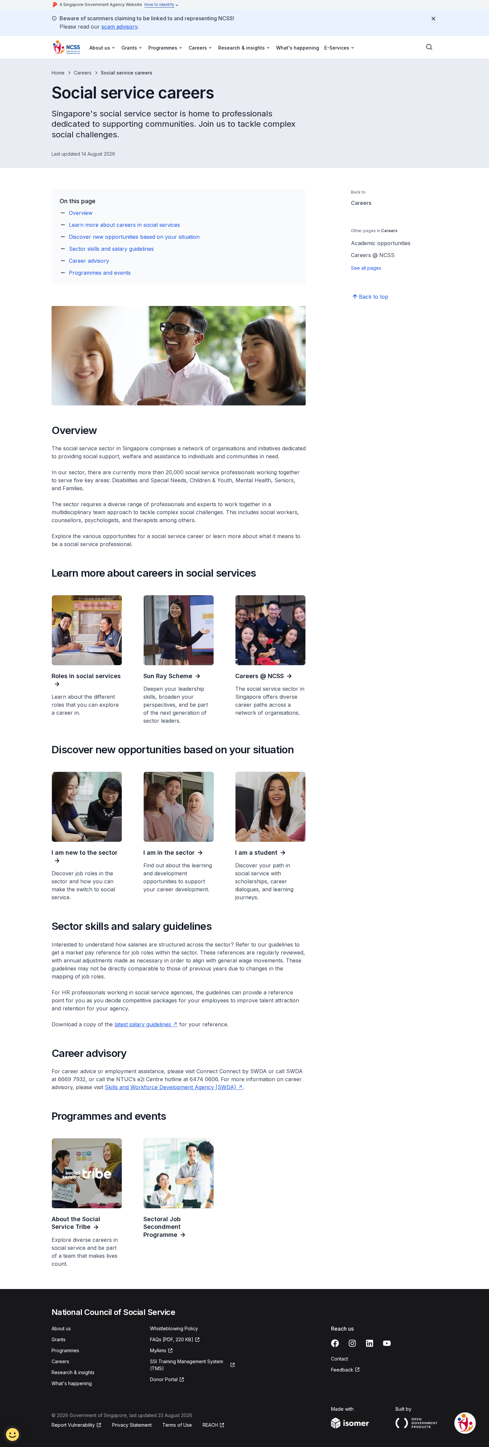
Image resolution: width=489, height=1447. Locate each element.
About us (61, 1328)
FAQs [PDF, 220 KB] (171, 1339)
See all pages (366, 268)
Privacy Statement (132, 1425)
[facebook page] (335, 1343)
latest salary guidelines (142, 1024)
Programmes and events (100, 272)
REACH (210, 1425)
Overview (80, 213)
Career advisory (89, 260)
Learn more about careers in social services (124, 224)
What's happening (297, 48)
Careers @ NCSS (373, 255)
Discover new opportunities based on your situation (134, 236)
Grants (59, 1339)
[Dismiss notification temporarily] (433, 19)
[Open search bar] (429, 47)
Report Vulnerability (73, 1425)
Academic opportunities (380, 243)
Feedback (342, 1370)
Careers (82, 72)
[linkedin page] (370, 1343)
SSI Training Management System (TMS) (186, 1365)
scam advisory (119, 26)
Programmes (65, 1350)
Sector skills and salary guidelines (111, 248)
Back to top (373, 296)
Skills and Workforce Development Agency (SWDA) (170, 1087)
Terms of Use (177, 1425)
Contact (339, 1359)
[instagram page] (352, 1343)
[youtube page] (387, 1343)
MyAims (158, 1350)
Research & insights (73, 1372)
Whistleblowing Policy (174, 1328)
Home (58, 72)
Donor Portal (164, 1379)
